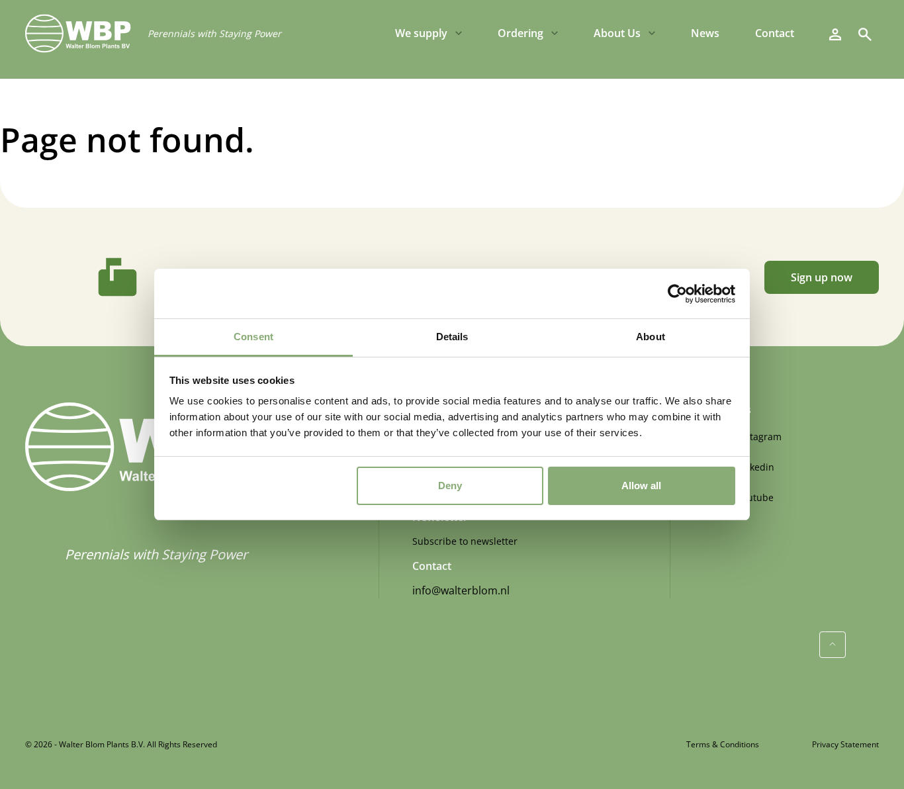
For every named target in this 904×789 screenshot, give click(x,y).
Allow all (641, 485)
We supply (421, 33)
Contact (774, 33)
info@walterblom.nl (461, 590)
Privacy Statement (845, 744)
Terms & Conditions (722, 744)
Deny (450, 485)
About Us (617, 33)
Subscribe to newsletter (465, 541)
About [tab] (650, 336)
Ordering (520, 33)
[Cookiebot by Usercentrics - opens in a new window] (677, 294)
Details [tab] (452, 336)
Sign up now (821, 277)
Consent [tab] (253, 336)
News (705, 33)
